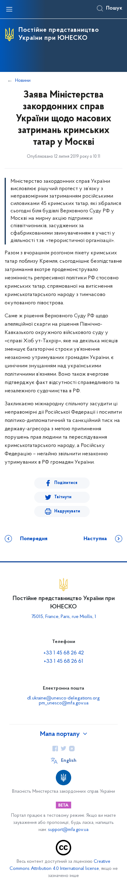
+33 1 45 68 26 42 (63, 653)
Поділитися (65, 483)
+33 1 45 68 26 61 (63, 661)
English (68, 760)
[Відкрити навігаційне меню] (9, 9)
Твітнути (63, 497)
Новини (23, 80)
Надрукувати (67, 511)
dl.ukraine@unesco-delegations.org (63, 698)
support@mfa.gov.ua (68, 830)
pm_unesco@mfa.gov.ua (63, 703)
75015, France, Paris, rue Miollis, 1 (63, 616)
